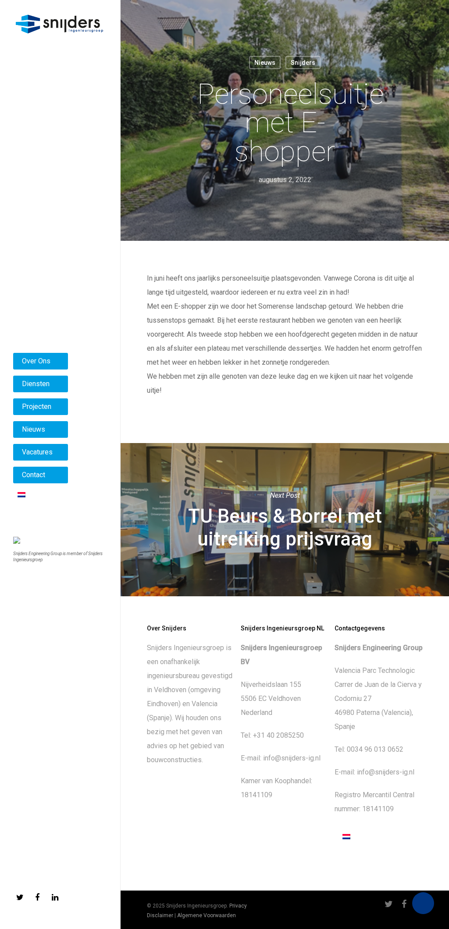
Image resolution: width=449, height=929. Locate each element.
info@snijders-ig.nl (292, 758)
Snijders (303, 62)
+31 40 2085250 (278, 735)
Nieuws (264, 62)
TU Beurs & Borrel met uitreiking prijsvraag (285, 519)
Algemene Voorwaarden (206, 915)
